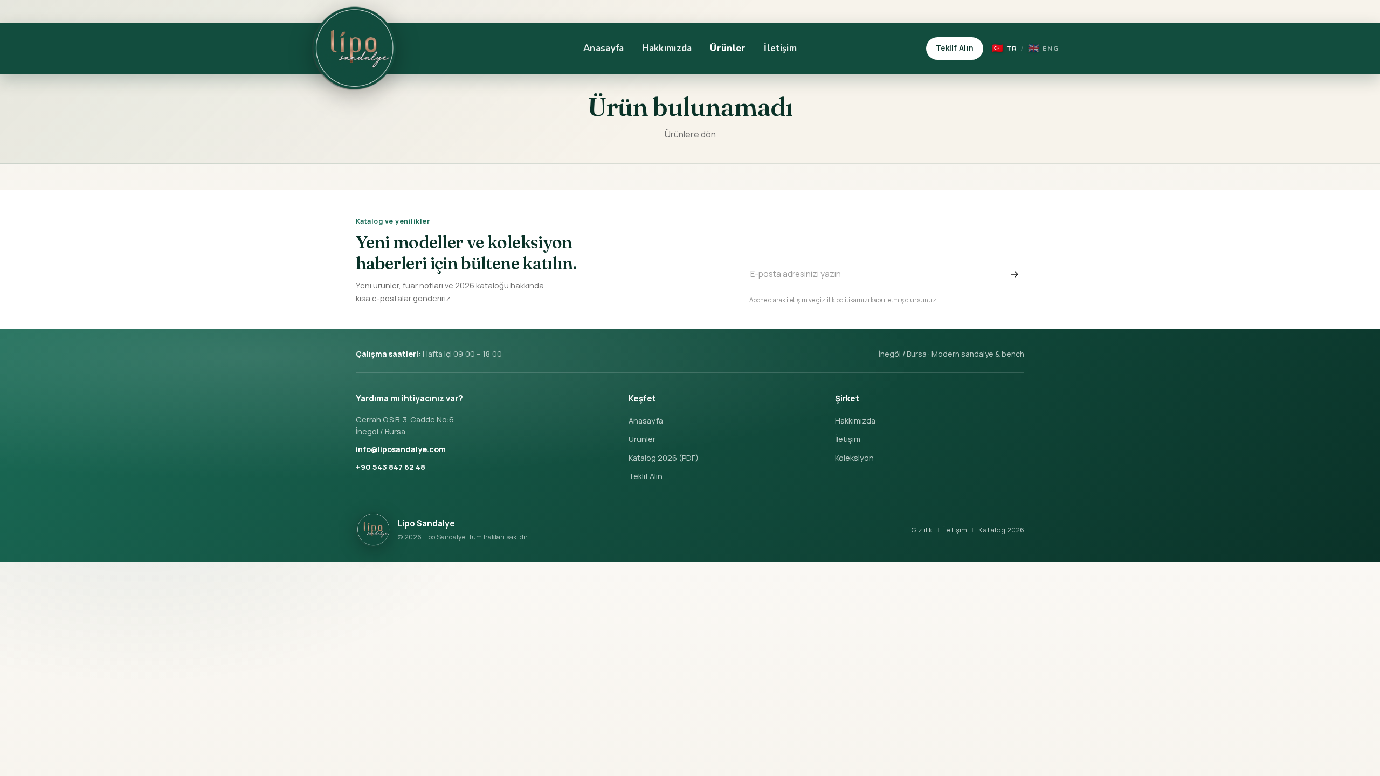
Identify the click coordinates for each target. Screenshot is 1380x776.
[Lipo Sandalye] (354, 48)
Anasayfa (603, 48)
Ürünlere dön (690, 134)
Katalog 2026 (1001, 530)
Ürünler (728, 48)
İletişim (780, 48)
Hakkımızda (667, 48)
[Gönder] (1014, 274)
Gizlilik (922, 530)
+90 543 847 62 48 (390, 467)
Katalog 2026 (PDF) (664, 458)
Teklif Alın (955, 48)
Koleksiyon (854, 458)
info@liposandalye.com (401, 449)
